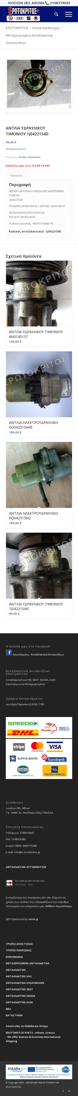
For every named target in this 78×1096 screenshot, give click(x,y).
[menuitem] (52, 14)
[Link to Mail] (69, 1091)
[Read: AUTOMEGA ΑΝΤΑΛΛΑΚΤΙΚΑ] (9, 883)
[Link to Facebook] (63, 1091)
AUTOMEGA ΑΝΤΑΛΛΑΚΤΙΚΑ (30, 880)
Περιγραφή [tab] (16, 175)
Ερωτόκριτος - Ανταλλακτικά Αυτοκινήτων (38, 654)
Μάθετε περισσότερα (58, 906)
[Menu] (65, 14)
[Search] (52, 14)
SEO (8, 919)
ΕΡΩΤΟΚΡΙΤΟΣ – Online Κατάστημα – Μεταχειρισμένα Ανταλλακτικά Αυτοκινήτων (34, 35)
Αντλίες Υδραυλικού (30, 157)
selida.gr (33, 919)
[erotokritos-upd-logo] (32, 14)
